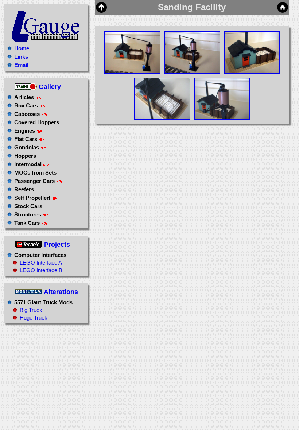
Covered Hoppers (36, 122)
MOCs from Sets (35, 172)
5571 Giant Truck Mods (43, 302)
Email (21, 65)
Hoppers (25, 156)
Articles (24, 97)
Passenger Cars (34, 181)
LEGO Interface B (41, 270)
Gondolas (26, 147)
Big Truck (31, 310)
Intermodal (28, 164)
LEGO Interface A (41, 262)
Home (21, 48)
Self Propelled (32, 198)
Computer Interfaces (40, 255)
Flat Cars (25, 139)
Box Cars (26, 105)
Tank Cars (27, 223)
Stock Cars (28, 206)
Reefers (24, 189)
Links (21, 57)
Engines (24, 131)
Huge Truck (33, 317)
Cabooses (27, 114)
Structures (27, 214)
